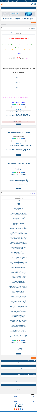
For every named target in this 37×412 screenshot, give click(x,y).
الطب (18, 368)
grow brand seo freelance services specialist (18, 302)
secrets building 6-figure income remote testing (18, 224)
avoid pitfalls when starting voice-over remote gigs (18, 216)
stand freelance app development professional (18, 283)
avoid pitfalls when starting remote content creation (18, 290)
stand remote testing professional (18, 281)
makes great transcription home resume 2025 (18, 309)
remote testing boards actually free (18, 223)
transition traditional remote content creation (18, 267)
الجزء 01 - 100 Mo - (18, 74)
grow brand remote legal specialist (18, 251)
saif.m (34, 160)
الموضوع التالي (16, 371)
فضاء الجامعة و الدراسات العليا (19, 18)
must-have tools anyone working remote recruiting (18, 326)
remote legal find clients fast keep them (18, 334)
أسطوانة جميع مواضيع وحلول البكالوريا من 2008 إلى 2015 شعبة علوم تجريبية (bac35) (18, 115)
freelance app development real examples (18, 330)
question (21, 347)
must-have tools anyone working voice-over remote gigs (18, 333)
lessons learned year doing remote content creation (18, 336)
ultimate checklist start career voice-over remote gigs (18, 327)
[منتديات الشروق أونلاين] (33, 5)
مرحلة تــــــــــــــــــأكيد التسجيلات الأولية (26, 116)
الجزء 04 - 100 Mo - (18, 82)
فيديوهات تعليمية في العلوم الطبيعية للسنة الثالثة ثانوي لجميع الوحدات (20, 111)
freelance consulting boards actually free (18, 307)
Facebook (7, 363)
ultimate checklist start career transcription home (18, 256)
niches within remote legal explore (18, 253)
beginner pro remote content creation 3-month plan (18, 300)
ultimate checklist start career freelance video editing (18, 331)
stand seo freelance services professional (18, 221)
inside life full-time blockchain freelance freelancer (18, 317)
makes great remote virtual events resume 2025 (18, 232)
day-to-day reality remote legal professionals (18, 213)
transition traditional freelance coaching (18, 217)
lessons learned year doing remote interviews (18, 234)
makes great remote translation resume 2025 (18, 270)
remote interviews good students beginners (18, 275)
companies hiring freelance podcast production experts (18, 246)
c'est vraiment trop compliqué (19, 349)
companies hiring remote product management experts (18, 320)
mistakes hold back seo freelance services (18, 278)
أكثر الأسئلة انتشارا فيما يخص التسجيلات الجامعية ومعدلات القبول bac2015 (20, 118)
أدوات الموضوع (4, 24)
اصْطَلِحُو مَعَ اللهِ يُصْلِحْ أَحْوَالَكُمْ (23, 184)
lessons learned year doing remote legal (18, 315)
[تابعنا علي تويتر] (20, 409)
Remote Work (18, 205)
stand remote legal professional (19, 288)
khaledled (33, 28)
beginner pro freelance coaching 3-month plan (18, 227)
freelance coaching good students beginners (18, 258)
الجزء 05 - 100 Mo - (18, 85)
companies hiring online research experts (18, 321)
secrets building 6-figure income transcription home (18, 291)
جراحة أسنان (4, 18)
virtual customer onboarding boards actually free (18, 231)
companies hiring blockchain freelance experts (18, 247)
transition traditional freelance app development (18, 238)
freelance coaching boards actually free (18, 263)
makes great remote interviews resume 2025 (18, 295)
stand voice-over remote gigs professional (18, 292)
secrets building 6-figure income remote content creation (19, 214)
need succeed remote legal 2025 (18, 248)
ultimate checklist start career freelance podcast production (18, 286)
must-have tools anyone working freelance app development (18, 239)
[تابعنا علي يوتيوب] (16, 409)
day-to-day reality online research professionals (18, 260)
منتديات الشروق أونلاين (32, 18)
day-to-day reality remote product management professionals (18, 226)
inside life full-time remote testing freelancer (18, 301)
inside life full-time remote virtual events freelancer (18, 237)
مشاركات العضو (14, 107)
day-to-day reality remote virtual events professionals (18, 287)
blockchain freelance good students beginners (18, 268)
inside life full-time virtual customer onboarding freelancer (18, 306)
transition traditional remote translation (18, 241)
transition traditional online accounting (18, 325)
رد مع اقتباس (18, 124)
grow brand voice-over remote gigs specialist (19, 229)
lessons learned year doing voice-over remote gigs (18, 305)
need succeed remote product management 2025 (18, 316)
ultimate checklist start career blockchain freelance (18, 265)
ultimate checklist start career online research (18, 296)
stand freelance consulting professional (18, 282)
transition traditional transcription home (18, 222)
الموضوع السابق (20, 371)
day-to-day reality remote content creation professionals (18, 242)
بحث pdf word (18, 209)
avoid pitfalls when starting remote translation (18, 322)
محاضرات (18, 204)
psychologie (18, 210)
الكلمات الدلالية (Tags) (32, 366)
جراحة (14, 368)
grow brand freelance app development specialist (18, 244)
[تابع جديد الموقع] (14, 409)
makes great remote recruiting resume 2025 (18, 324)
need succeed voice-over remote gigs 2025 (18, 299)
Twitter (21, 363)
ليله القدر (26, 185)
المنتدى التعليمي (26, 18)
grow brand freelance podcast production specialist (18, 228)
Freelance (18, 207)
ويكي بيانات (26, 179)
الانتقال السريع (18, 381)
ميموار (18, 202)
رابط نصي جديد (33, 396)
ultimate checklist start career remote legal (18, 312)
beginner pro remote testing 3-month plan (18, 271)
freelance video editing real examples (18, 310)
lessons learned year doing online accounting (18, 294)
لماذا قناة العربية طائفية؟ (19, 351)
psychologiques (18, 212)
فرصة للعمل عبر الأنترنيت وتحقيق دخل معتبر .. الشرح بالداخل (22, 112)
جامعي (17, 368)
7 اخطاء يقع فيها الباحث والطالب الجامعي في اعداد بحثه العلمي (18, 180)
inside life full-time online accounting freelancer (18, 272)
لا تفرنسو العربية (20, 348)
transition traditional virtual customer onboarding (18, 252)
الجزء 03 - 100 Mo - (18, 79)
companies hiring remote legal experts (18, 219)
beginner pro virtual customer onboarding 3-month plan (18, 262)
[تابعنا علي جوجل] (18, 409)
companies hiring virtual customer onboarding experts (18, 335)
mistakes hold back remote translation (18, 266)
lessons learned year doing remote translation (18, 249)
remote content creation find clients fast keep (18, 311)
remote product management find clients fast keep (18, 233)
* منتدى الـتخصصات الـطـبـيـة (10, 18)
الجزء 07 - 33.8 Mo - (19, 90)
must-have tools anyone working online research (18, 304)
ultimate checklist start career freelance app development (18, 255)
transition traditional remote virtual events (18, 277)
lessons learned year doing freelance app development (18, 273)
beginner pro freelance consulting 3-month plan (18, 338)
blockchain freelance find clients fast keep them (18, 297)
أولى (20, 368)
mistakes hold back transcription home (18, 285)
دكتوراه (18, 203)
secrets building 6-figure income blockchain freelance (18, 243)
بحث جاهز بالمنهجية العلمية (18, 208)
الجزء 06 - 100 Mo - (18, 87)
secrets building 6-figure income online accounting (19, 257)
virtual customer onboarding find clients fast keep (18, 236)
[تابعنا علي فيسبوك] (22, 409)
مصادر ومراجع (19, 169)
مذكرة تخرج (19, 167)
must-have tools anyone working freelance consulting (18, 314)
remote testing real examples (18, 261)
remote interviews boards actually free (18, 319)
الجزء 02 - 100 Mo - (18, 77)
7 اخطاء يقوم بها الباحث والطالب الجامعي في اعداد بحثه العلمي (18, 181)
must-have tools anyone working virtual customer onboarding (18, 329)
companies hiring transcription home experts (19, 276)
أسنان (22, 368)
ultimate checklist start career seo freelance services (18, 280)
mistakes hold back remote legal (18, 218)
